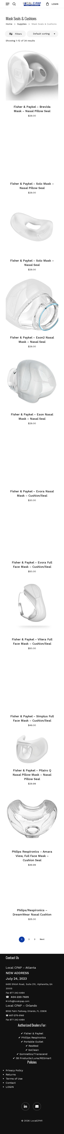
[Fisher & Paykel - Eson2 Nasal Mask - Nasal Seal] (32, 304)
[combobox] (42, 34)
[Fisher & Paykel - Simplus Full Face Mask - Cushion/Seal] (32, 683)
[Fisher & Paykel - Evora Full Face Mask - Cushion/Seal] (32, 532)
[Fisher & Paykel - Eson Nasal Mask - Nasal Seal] (32, 381)
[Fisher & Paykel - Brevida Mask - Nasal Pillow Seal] (32, 74)
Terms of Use (14, 1078)
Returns (11, 1074)
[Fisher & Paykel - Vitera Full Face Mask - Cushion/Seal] (32, 606)
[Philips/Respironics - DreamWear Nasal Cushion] (32, 889)
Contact (11, 1082)
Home (9, 24)
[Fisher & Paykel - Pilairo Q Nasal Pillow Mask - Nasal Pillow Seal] (32, 749)
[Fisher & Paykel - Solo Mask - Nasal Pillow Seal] (32, 151)
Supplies (22, 24)
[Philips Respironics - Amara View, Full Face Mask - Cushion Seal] (32, 819)
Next (42, 939)
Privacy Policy (14, 1070)
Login (55, 4)
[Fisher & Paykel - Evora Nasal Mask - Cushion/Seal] (32, 458)
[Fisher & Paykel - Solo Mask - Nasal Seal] (32, 228)
